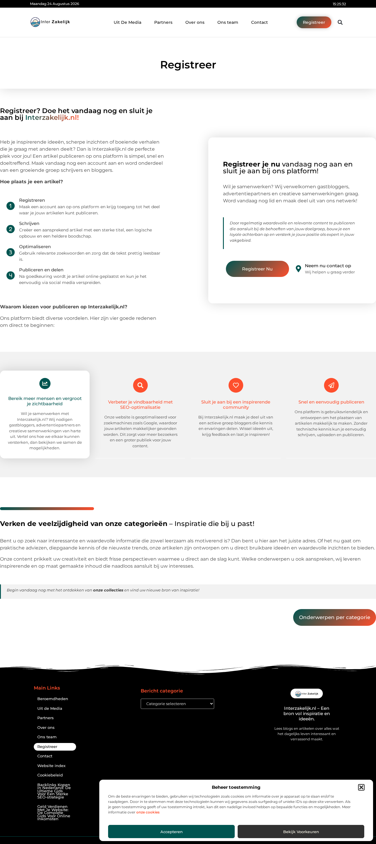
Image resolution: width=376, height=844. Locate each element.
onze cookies (148, 812)
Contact (259, 22)
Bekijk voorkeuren (301, 831)
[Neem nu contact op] (298, 268)
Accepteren (171, 831)
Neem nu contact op (328, 265)
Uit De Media (127, 22)
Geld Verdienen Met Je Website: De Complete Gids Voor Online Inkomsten (53, 812)
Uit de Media (49, 708)
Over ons (194, 22)
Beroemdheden (52, 699)
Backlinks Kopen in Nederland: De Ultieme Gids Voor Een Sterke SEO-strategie (54, 791)
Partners (163, 22)
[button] (361, 787)
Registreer (47, 746)
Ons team (227, 22)
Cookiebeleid (50, 775)
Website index (51, 766)
